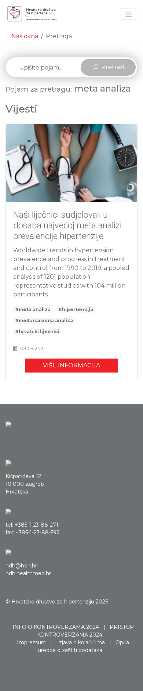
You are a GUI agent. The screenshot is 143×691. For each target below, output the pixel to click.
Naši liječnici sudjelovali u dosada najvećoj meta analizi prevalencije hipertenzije (67, 225)
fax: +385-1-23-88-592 (32, 532)
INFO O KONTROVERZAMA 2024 (55, 627)
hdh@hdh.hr (21, 565)
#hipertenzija (75, 309)
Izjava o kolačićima (81, 642)
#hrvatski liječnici (37, 331)
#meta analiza (33, 309)
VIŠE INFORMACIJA (71, 365)
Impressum (32, 642)
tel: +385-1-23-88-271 (32, 524)
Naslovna (24, 36)
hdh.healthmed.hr (28, 573)
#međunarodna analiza (44, 320)
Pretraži (112, 67)
